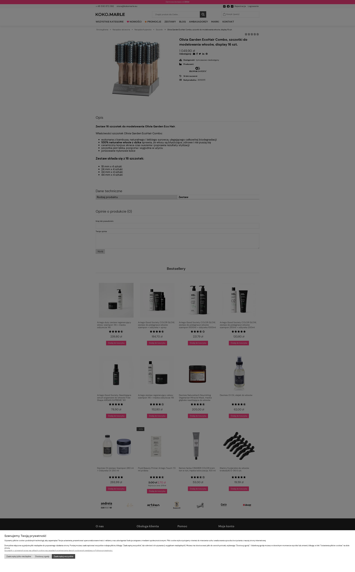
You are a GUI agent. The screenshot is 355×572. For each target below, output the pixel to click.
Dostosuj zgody (42, 556)
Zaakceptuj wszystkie (63, 556)
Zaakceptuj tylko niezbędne (18, 556)
